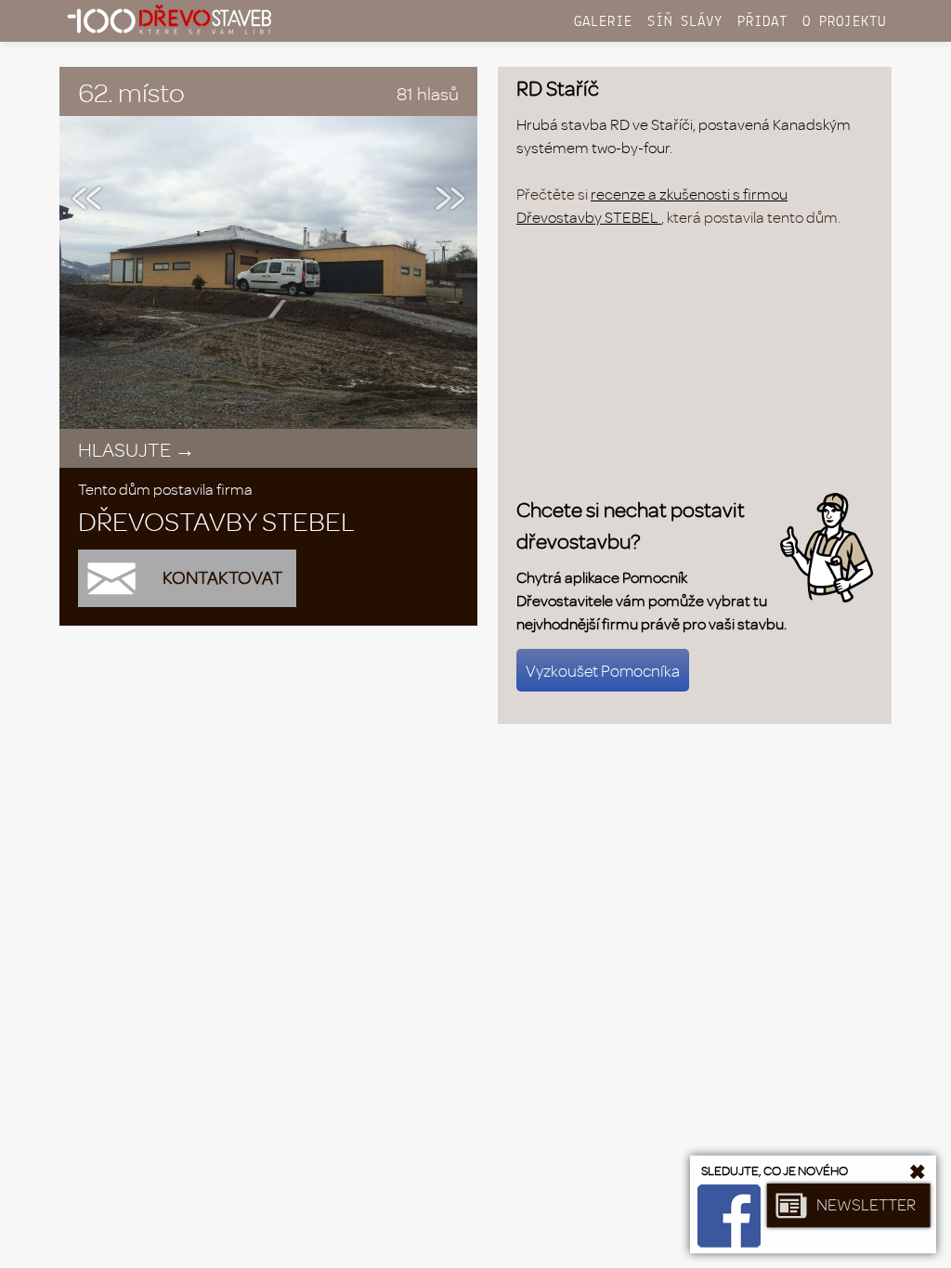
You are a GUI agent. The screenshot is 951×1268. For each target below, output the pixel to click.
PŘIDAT (762, 21)
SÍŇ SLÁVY (685, 21)
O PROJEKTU (844, 21)
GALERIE (603, 21)
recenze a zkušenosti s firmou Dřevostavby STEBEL (652, 205)
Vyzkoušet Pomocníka (603, 670)
